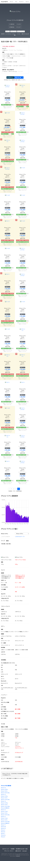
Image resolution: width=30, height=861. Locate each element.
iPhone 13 (3, 809)
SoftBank (20, 50)
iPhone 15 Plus (4, 796)
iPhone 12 (7, 31)
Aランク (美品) (6, 56)
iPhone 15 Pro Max (5, 799)
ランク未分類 (10, 58)
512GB (15, 61)
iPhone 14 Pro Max (5, 806)
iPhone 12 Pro (4, 820)
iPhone (11, 1)
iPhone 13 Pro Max (5, 814)
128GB (5, 61)
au (15, 50)
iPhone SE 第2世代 (5, 823)
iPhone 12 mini (13, 31)
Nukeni (4, 1)
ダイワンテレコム (13, 71)
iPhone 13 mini (4, 811)
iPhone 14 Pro (4, 804)
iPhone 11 (3, 825)
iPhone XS (3, 828)
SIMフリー (5, 50)
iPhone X (3, 830)
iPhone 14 (3, 801)
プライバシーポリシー (9, 851)
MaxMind (18, 856)
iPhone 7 (3, 833)
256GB (10, 61)
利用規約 (13, 848)
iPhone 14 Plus (4, 803)
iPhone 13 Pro (4, 813)
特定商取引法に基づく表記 (21, 848)
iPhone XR (3, 826)
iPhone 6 (3, 836)
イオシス (5, 71)
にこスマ (21, 71)
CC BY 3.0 (18, 854)
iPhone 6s (3, 835)
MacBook (21, 1)
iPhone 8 (3, 831)
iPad (16, 1)
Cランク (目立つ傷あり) (8, 54)
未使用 (23, 56)
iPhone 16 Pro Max (5, 792)
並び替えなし (10, 77)
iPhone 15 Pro (4, 798)
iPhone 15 (3, 794)
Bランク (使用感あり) (20, 54)
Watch (27, 1)
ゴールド (16, 65)
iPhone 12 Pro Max (20, 31)
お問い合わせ (18, 851)
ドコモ (11, 50)
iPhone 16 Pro (4, 791)
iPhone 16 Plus (4, 789)
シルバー (5, 67)
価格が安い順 (18, 77)
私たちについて (6, 848)
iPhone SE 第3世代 (5, 808)
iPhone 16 (3, 787)
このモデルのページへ (20, 536)
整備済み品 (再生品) (16, 56)
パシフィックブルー (7, 65)
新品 (4, 58)
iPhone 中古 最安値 (6, 785)
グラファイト (23, 65)
